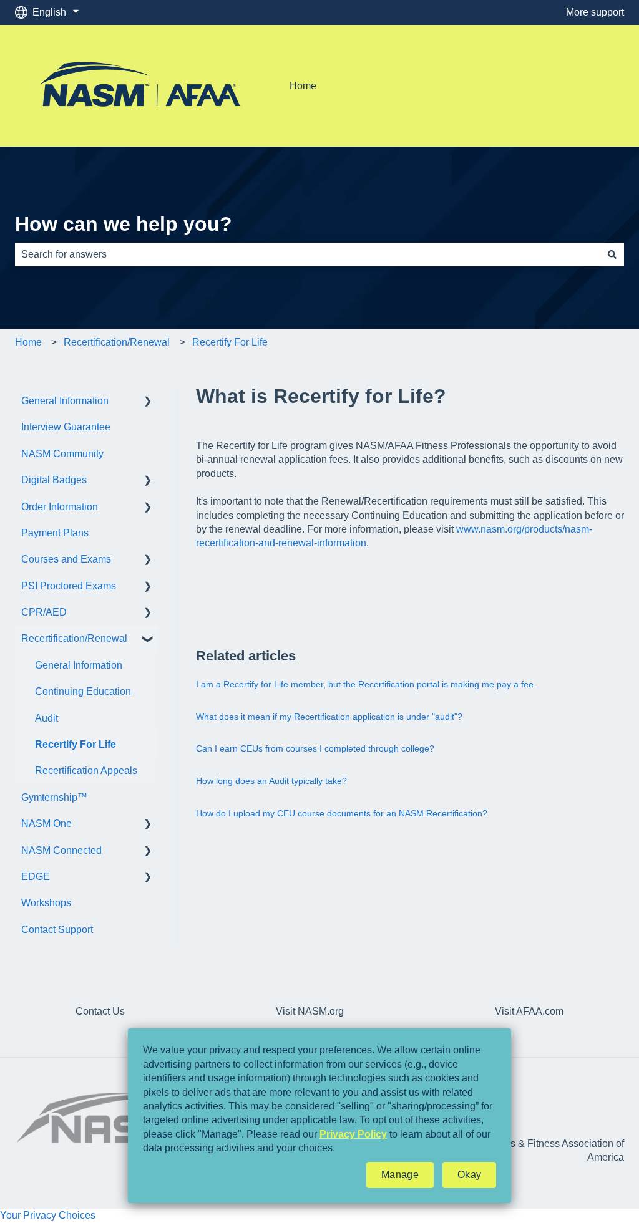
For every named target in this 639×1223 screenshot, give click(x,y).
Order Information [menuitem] (59, 506)
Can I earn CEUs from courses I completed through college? (315, 748)
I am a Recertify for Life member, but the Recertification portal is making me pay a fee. (366, 684)
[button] (148, 402)
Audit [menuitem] (46, 718)
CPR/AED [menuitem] (44, 612)
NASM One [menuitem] (46, 823)
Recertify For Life (230, 342)
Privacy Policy (353, 1134)
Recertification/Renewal (117, 342)
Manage (400, 1174)
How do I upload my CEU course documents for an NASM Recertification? (341, 813)
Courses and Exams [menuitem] (66, 559)
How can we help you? (123, 224)
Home (303, 85)
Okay (469, 1174)
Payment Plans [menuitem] (55, 533)
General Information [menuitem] (65, 400)
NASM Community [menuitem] (62, 453)
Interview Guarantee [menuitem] (65, 427)
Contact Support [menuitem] (57, 929)
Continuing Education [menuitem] (83, 691)
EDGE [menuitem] (35, 876)
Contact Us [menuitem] (100, 1011)
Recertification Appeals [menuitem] (86, 770)
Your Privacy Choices (47, 1215)
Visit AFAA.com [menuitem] (529, 1011)
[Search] (612, 254)
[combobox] (307, 254)
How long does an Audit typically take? (271, 781)
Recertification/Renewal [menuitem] (74, 638)
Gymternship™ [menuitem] (54, 797)
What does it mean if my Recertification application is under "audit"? (329, 717)
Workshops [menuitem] (46, 902)
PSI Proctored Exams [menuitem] (68, 586)
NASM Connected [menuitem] (61, 850)
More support (595, 12)
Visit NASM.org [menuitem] (310, 1011)
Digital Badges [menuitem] (54, 480)
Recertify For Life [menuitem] (75, 744)
